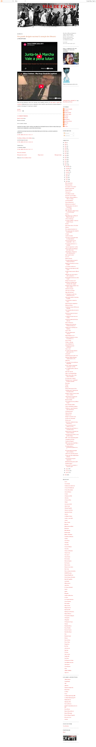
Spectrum (66, 650)
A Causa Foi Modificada (69, 487)
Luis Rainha (65, 117)
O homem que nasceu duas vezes (71, 355)
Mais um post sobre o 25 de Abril (71, 225)
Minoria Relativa (68, 613)
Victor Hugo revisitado (69, 193)
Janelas (66, 589)
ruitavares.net (67, 648)
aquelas (58, 102)
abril (67, 181)
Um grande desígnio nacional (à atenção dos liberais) (36, 36)
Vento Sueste (67, 664)
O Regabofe (67, 619)
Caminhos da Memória (69, 536)
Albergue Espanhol (68, 508)
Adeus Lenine (67, 506)
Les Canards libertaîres (69, 599)
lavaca (66, 693)
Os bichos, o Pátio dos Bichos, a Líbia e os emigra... (71, 198)
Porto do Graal (67, 640)
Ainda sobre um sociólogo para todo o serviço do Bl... (71, 397)
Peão (65, 634)
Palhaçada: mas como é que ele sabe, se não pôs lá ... (71, 275)
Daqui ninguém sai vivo (69, 335)
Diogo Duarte (66, 110)
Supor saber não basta (69, 292)
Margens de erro (68, 607)
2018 (66, 151)
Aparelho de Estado (68, 512)
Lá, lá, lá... (67, 256)
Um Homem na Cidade (69, 660)
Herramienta (67, 689)
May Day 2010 (67, 609)
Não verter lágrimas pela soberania (70, 333)
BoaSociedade (67, 532)
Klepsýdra (66, 593)
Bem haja (66, 524)
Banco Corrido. (67, 522)
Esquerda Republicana (69, 575)
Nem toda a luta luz (69, 371)
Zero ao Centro (68, 340)
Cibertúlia (66, 542)
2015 (66, 157)
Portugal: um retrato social (70, 280)
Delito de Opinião (68, 561)
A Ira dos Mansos (68, 492)
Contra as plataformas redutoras (71, 406)
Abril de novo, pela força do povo (71, 453)
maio (67, 179)
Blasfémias (67, 528)
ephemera (66, 685)
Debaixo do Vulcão (69, 305)
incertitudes (67, 581)
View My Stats (66, 726)
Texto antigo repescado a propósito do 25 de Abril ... (72, 231)
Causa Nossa (67, 540)
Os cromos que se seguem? (70, 378)
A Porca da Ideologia (69, 218)
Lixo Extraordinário (69, 200)
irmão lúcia (67, 585)
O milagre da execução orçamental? (69, 346)
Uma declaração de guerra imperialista (70, 459)
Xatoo (66, 668)
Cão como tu (67, 554)
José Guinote (65, 116)
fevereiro (67, 470)
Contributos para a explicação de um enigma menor (71, 391)
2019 (66, 150)
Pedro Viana (65, 123)
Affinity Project (67, 679)
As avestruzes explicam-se (70, 266)
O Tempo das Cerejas (69, 621)
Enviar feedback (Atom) (26, 157)
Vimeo (71, 102)
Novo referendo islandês (70, 404)
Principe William (68, 190)
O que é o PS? (68, 330)
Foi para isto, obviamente (70, 418)
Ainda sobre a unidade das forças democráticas (71, 422)
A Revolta (66, 498)
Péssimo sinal (68, 420)
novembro (68, 168)
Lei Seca (66, 597)
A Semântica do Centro (69, 439)
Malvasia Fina (67, 605)
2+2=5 (66, 481)
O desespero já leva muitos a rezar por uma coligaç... (72, 435)
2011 (66, 165)
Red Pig (66, 386)
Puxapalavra (67, 644)
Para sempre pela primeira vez (71, 229)
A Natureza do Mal (68, 496)
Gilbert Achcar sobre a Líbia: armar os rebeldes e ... (71, 376)
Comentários (67, 135)
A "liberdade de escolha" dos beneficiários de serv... (70, 294)
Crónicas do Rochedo (69, 550)
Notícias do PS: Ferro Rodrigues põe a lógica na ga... (71, 249)
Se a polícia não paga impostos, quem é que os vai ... (71, 351)
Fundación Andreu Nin (69, 687)
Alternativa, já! (68, 414)
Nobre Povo (67, 360)
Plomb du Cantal (68, 636)
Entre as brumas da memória (70, 571)
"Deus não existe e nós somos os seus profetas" (71, 206)
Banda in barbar (20, 118)
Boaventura (67, 383)
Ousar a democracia (69, 322)
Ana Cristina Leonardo (67, 109)
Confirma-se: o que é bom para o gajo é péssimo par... (71, 409)
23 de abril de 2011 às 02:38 (25, 142)
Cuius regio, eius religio (70, 290)
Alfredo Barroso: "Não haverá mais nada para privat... (71, 252)
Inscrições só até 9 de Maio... (70, 195)
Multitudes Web (68, 701)
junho (67, 177)
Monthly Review (68, 699)
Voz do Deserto (67, 666)
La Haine (66, 691)
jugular (66, 591)
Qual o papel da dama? (69, 255)
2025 (66, 144)
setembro (67, 172)
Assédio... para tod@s (69, 518)
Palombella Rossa (68, 625)
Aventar (66, 520)
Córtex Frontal (67, 556)
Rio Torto (66, 646)
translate (66, 719)
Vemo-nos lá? (68, 192)
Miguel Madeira (66, 119)
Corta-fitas (67, 548)
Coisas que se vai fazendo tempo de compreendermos (71, 238)
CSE (65, 683)
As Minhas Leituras (68, 516)
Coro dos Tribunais (68, 546)
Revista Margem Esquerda (70, 715)
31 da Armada (67, 483)
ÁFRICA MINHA (68, 670)
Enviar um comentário (21, 152)
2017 (66, 153)
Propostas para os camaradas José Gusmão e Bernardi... (71, 432)
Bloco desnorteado (68, 183)
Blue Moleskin (67, 530)
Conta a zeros (68, 348)
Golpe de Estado (68, 413)
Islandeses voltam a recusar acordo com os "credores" (72, 394)
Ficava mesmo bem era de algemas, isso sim (70, 426)
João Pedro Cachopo (67, 112)
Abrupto (66, 502)
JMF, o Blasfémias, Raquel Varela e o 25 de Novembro (71, 211)
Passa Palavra (65, 102)
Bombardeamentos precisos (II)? (71, 461)
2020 (66, 148)
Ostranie (66, 623)
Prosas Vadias (67, 642)
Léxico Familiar (68, 601)
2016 (66, 155)
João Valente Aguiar (67, 114)
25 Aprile (67, 234)
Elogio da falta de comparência (71, 303)
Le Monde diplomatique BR (70, 695)
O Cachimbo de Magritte (69, 615)
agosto (67, 174)
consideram (19, 104)
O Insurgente (67, 617)
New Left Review (68, 703)
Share (18, 109)
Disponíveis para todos (69, 188)
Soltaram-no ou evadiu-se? (70, 204)
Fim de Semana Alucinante (70, 577)
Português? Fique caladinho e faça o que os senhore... (72, 286)
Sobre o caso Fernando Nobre (70, 373)
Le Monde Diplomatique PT (70, 697)
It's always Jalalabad (69, 587)
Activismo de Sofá (68, 504)
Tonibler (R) (67, 656)
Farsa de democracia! (69, 202)
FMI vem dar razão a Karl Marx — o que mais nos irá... (72, 443)
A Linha (66, 494)
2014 (66, 159)
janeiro (67, 472)
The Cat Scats (67, 654)
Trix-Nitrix (67, 658)
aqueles (54, 102)
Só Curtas (66, 652)
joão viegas (65, 126)
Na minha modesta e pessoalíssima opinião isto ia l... (71, 447)
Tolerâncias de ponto (69, 288)
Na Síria (67, 223)
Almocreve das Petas (69, 510)
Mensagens (67, 133)
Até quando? (67, 353)
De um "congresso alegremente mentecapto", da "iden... (71, 366)
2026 (66, 142)
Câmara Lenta (67, 552)
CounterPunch (67, 681)
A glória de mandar (69, 235)
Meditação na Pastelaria (69, 611)
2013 (66, 161)
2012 (66, 163)
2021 (66, 146)
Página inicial (40, 155)
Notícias (67, 214)
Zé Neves (65, 124)
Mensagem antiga (58, 155)
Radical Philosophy (68, 713)
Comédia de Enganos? (69, 441)
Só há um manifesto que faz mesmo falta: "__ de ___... (70, 241)
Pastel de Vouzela (68, 630)
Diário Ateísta (67, 565)
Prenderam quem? (68, 463)
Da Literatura (67, 558)
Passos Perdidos (68, 628)
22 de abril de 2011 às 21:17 (25, 134)
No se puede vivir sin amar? (70, 186)
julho (67, 175)
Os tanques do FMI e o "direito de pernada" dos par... (71, 221)
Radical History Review (69, 711)
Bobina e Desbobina (68, 534)
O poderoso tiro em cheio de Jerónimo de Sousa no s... (70, 325)
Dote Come (67, 569)
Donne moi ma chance (69, 567)
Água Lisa (67, 672)
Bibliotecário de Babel (69, 526)
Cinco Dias (67, 544)
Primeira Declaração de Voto (71, 388)
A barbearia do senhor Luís (70, 485)
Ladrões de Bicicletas (69, 595)
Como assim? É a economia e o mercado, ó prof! (71, 466)
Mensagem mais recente (22, 155)
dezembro (68, 166)
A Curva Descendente (69, 489)
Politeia (66, 638)
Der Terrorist (67, 563)
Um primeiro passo (69, 411)
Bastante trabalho (68, 399)
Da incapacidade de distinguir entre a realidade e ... (71, 451)
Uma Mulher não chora (69, 662)
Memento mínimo (68, 185)
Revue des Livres (68, 717)
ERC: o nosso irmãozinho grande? (71, 437)
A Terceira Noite (68, 500)
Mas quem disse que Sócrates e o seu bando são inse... (71, 429)
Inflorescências (67, 583)
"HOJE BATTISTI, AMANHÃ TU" (69, 100)
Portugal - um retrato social (70, 416)
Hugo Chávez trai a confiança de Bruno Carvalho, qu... (71, 216)
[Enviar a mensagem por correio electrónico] (23, 110)
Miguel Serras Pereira (67, 121)
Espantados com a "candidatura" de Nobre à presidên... (71, 380)
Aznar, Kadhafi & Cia (69, 344)
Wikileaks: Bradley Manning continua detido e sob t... (70, 358)
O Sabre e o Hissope (69, 342)
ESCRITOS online (68, 573)
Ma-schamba (67, 603)
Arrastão (66, 514)
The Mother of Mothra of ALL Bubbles (24, 138)
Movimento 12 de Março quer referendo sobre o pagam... (71, 283)
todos (51, 102)
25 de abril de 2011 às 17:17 (25, 149)
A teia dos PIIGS (68, 209)
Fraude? (66, 385)
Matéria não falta (68, 258)
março (67, 468)
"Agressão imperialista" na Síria (71, 247)
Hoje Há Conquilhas (68, 579)
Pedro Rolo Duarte (68, 632)
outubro (67, 170)
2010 (66, 474)
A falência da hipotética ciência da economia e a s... (71, 338)
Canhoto (66, 538)
